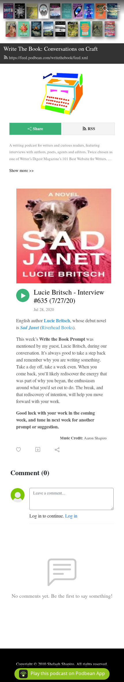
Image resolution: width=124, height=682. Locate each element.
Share (38, 128)
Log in (71, 516)
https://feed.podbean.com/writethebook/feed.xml (48, 57)
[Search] (105, 8)
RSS (91, 128)
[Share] (57, 449)
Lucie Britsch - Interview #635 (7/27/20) (69, 296)
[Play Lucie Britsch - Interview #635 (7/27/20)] (22, 295)
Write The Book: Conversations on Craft (50, 49)
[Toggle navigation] (117, 8)
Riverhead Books (57, 327)
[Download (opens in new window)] (38, 449)
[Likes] (19, 450)
